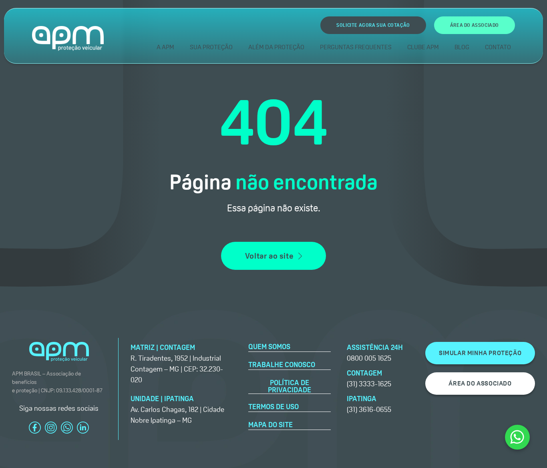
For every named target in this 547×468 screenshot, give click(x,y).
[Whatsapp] (517, 437)
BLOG (461, 47)
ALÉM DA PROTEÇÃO (276, 47)
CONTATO (498, 47)
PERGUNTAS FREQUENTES (356, 47)
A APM (165, 47)
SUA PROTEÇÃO (211, 47)
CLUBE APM (423, 47)
